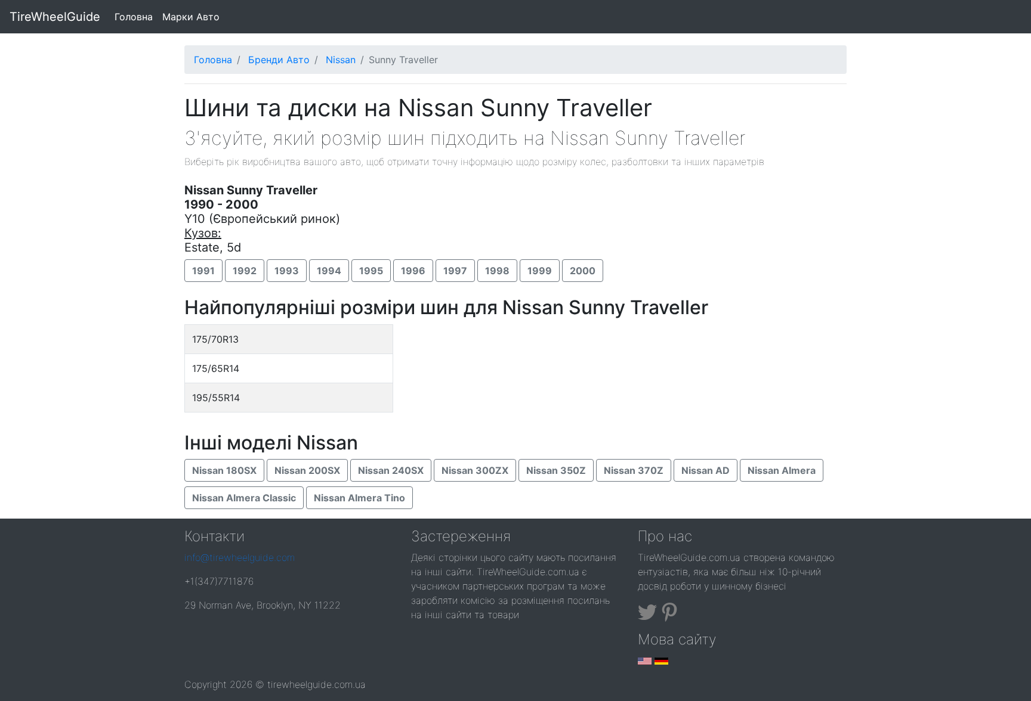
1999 (539, 271)
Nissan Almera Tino (359, 498)
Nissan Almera (782, 470)
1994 (329, 271)
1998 (497, 271)
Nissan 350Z (556, 470)
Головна (136, 16)
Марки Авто (191, 17)
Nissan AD (705, 470)
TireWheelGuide (55, 17)
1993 (286, 271)
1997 (455, 271)
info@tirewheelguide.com (239, 557)
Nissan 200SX (307, 470)
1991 (203, 271)
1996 (413, 271)
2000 (582, 271)
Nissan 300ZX (475, 470)
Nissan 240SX (391, 470)
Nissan (341, 60)
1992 (245, 271)
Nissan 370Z (633, 470)
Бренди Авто (279, 60)
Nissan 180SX (224, 470)
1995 (371, 271)
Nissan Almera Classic (244, 498)
